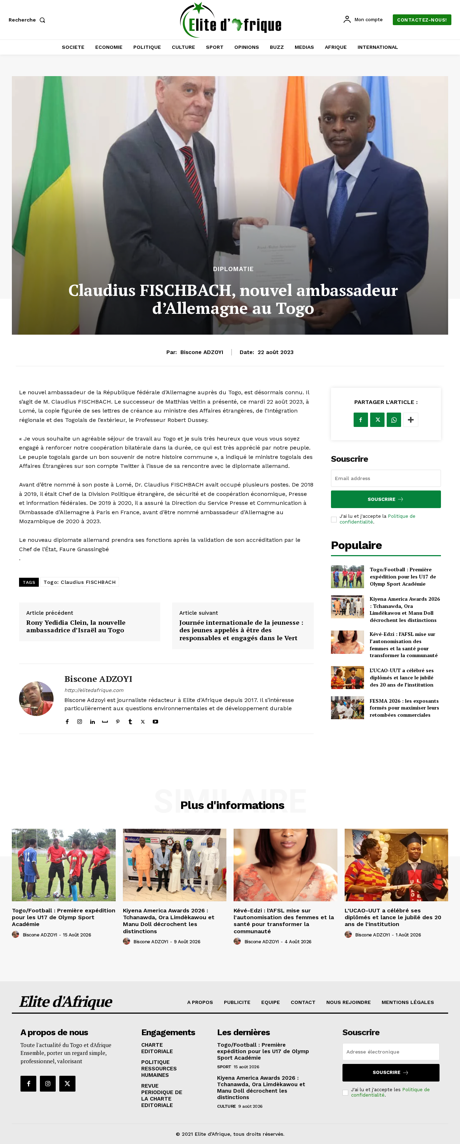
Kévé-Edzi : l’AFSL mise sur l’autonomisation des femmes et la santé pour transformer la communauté (404, 645)
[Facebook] (67, 720)
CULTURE (226, 1106)
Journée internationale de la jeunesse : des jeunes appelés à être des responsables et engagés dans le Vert (241, 630)
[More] (410, 420)
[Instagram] (79, 720)
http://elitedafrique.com (93, 690)
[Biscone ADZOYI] (36, 699)
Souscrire (381, 499)
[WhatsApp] (394, 420)
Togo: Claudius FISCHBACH (79, 582)
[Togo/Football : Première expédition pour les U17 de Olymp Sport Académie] (347, 576)
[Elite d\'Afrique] (231, 20)
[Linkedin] (92, 720)
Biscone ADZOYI (201, 352)
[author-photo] (16, 935)
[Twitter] (143, 720)
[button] (28, 19)
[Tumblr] (130, 720)
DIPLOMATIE (233, 269)
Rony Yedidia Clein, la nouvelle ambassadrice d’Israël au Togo (75, 626)
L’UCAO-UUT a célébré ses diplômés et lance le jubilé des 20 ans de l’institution (402, 677)
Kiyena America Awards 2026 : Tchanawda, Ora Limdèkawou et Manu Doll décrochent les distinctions (405, 609)
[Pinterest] (117, 720)
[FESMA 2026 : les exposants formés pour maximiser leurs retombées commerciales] (347, 707)
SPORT (224, 1066)
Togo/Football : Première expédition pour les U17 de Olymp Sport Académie (403, 576)
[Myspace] (105, 720)
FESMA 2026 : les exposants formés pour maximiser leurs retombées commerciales (404, 707)
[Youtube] (155, 720)
